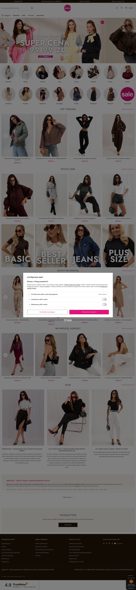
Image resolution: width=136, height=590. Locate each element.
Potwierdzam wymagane (47, 312)
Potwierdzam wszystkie (89, 312)
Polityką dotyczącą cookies (72, 284)
